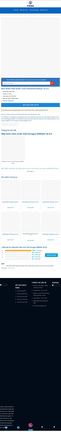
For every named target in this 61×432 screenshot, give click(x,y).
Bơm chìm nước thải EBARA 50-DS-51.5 (10, 234)
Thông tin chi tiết (8, 130)
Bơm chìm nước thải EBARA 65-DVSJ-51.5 (30, 234)
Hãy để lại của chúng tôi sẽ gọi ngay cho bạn (26, 79)
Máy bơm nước (24, 10)
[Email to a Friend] (11, 124)
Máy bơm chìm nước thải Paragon (42, 117)
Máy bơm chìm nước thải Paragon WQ (29, 118)
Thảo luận (4, 268)
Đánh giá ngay (51, 255)
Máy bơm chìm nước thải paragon (15, 114)
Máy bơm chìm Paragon (45, 118)
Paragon (16, 120)
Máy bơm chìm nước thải (26, 117)
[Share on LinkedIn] (17, 124)
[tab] (8, 130)
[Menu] (2, 4)
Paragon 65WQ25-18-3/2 (25, 120)
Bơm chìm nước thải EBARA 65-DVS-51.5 (50, 234)
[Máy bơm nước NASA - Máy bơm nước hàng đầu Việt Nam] (30, 3)
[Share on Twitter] (8, 124)
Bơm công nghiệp (33, 10)
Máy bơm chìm (44, 10)
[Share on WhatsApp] (2, 124)
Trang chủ (16, 10)
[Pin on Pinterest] (14, 124)
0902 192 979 (45, 110)
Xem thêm (30, 171)
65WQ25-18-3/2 (8, 117)
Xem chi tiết (10, 207)
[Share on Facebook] (5, 124)
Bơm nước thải (28, 114)
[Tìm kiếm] (59, 3)
